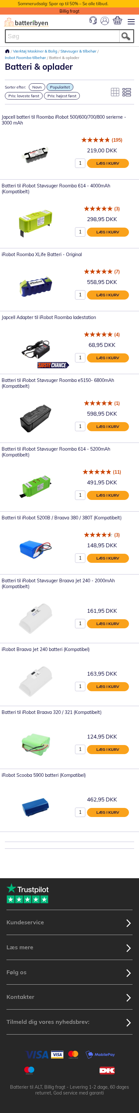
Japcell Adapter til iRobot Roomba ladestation (49, 317)
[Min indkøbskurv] (117, 20)
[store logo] (26, 22)
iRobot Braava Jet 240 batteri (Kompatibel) (46, 649)
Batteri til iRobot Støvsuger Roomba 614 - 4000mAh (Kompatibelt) (56, 189)
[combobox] (69, 36)
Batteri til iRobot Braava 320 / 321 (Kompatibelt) (52, 712)
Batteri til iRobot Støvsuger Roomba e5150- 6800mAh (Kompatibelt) (58, 383)
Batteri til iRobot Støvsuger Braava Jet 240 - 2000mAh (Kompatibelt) (58, 583)
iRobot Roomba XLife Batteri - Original (42, 254)
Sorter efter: (15, 87)
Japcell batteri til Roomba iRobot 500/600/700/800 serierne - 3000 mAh (64, 120)
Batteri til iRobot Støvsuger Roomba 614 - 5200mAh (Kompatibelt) (56, 452)
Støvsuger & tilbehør (78, 51)
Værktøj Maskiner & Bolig (35, 51)
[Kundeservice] (93, 23)
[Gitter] (115, 92)
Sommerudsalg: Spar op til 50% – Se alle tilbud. (63, 3)
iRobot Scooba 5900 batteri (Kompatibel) (44, 775)
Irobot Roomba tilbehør (26, 57)
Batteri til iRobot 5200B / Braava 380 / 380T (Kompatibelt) (62, 518)
